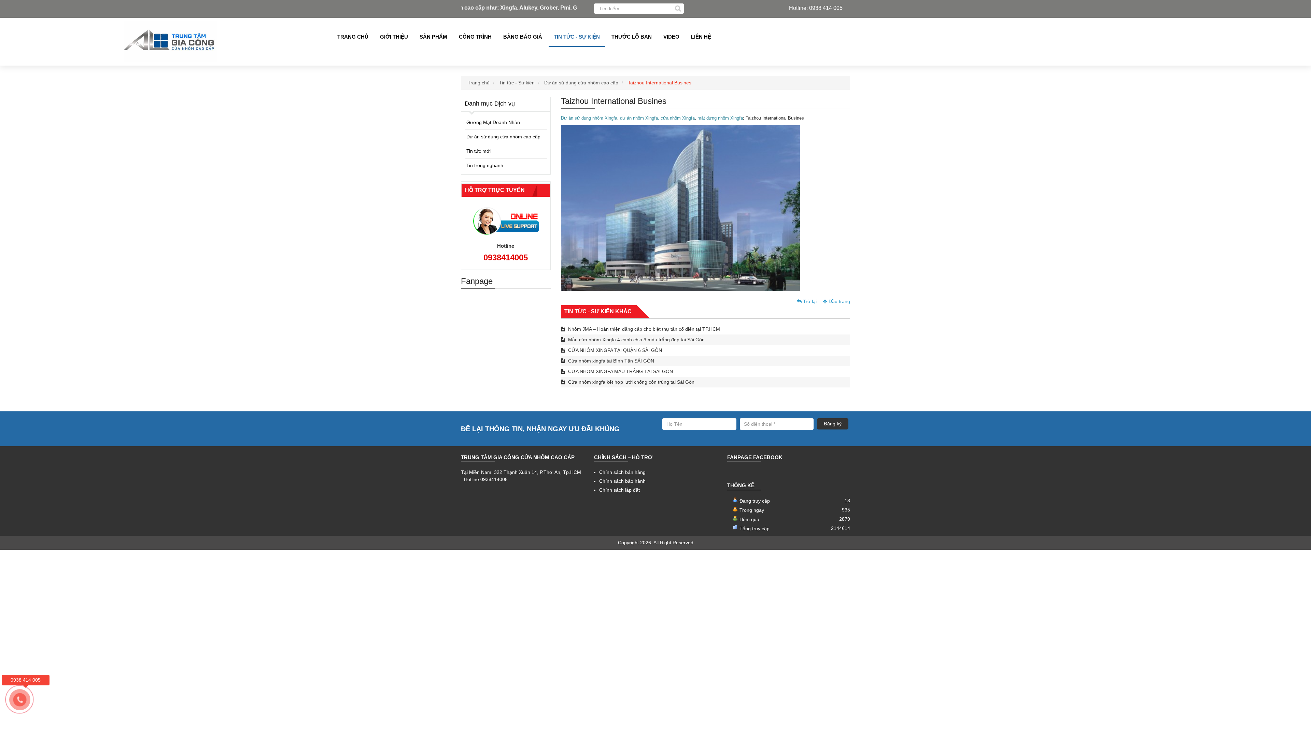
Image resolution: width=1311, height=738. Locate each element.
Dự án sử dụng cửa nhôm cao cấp (581, 82)
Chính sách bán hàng (622, 472)
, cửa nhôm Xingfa (676, 118)
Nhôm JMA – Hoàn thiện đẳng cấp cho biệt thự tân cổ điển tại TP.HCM (643, 329)
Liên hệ (701, 37)
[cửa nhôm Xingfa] (619, 118)
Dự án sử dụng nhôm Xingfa (589, 118)
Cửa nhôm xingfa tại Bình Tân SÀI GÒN (610, 361)
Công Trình (475, 37)
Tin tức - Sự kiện (577, 37)
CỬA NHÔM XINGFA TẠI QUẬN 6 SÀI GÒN (614, 350)
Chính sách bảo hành (622, 481)
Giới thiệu (394, 37)
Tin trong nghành (484, 165)
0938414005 (505, 257)
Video (671, 37)
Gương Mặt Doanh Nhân (493, 122)
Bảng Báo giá (522, 37)
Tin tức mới (478, 151)
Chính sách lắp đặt (619, 490)
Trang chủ (352, 37)
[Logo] (170, 41)
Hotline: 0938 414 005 (816, 8)
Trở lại (809, 301)
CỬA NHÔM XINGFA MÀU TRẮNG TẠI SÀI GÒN (620, 371)
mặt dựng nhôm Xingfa (719, 118)
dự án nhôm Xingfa (639, 118)
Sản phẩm (433, 37)
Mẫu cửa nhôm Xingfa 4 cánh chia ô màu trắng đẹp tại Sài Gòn (636, 339)
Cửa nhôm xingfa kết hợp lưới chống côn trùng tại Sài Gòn (630, 382)
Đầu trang (838, 301)
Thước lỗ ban (631, 37)
